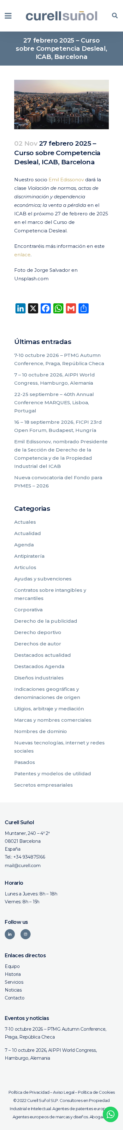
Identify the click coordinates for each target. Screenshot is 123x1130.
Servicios (14, 982)
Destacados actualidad (42, 655)
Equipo (12, 966)
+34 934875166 (29, 857)
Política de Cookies (96, 1092)
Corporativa (28, 610)
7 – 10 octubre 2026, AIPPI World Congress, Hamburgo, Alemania (51, 1054)
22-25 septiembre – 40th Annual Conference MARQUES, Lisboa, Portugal (54, 402)
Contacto (15, 998)
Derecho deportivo (37, 632)
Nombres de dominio (40, 731)
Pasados (24, 762)
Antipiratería (29, 556)
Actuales (25, 522)
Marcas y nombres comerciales (52, 720)
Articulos (25, 567)
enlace (22, 255)
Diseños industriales (39, 678)
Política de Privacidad (29, 1092)
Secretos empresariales (43, 785)
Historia (13, 974)
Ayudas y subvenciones (43, 579)
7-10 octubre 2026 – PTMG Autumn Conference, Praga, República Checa (55, 1033)
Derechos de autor (37, 644)
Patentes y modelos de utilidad (52, 774)
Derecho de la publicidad (45, 621)
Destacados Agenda (39, 666)
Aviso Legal (63, 1092)
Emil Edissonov (66, 180)
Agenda (24, 545)
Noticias (13, 990)
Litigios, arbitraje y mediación (49, 709)
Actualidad (27, 533)
